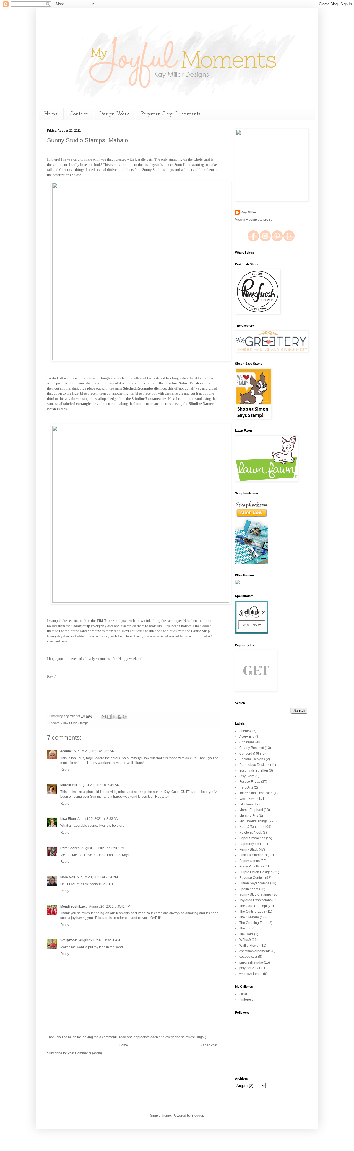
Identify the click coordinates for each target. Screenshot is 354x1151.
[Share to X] (114, 716)
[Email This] (103, 716)
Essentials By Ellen (253, 771)
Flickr (243, 994)
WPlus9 (245, 940)
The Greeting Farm (253, 923)
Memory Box (248, 816)
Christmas (246, 742)
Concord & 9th (250, 753)
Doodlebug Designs (254, 765)
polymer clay (248, 968)
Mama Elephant (251, 810)
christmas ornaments (254, 951)
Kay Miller (248, 212)
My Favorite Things (253, 821)
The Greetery (249, 917)
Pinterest (246, 999)
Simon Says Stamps (254, 883)
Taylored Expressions (255, 900)
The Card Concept (253, 906)
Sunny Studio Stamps (74, 723)
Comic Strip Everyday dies (92, 626)
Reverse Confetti (251, 878)
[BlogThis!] (109, 716)
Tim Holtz (246, 934)
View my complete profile (254, 220)
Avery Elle (246, 736)
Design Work (114, 114)
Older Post (209, 1045)
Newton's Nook (250, 833)
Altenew (245, 731)
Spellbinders (248, 889)
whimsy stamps (250, 974)
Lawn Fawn (248, 798)
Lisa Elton (68, 819)
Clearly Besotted (251, 748)
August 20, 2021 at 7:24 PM (97, 877)
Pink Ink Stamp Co (253, 855)
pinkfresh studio (251, 962)
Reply (64, 769)
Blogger (197, 1115)
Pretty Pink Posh (251, 866)
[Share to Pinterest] (124, 716)
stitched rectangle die (79, 403)
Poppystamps (249, 861)
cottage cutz (248, 957)
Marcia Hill (68, 785)
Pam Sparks (70, 848)
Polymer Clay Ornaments (171, 114)
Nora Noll (67, 877)
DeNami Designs (252, 759)
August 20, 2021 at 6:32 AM (94, 751)
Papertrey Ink (249, 844)
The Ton (245, 928)
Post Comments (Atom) (84, 1053)
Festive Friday (249, 782)
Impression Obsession (256, 793)
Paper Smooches (252, 838)
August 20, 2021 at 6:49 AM (99, 785)
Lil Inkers (246, 804)
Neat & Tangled (250, 827)
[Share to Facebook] (119, 716)
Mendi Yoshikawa (73, 906)
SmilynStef (68, 940)
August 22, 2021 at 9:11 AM (99, 940)
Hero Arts (246, 787)
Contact (78, 114)
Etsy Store (246, 776)
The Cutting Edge (252, 911)
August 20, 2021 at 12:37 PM (102, 848)
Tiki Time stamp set (112, 621)
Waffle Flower (249, 945)
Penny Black (248, 849)
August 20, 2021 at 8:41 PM (109, 906)
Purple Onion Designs (255, 872)
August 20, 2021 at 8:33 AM (98, 819)
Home (51, 114)
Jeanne (66, 751)
